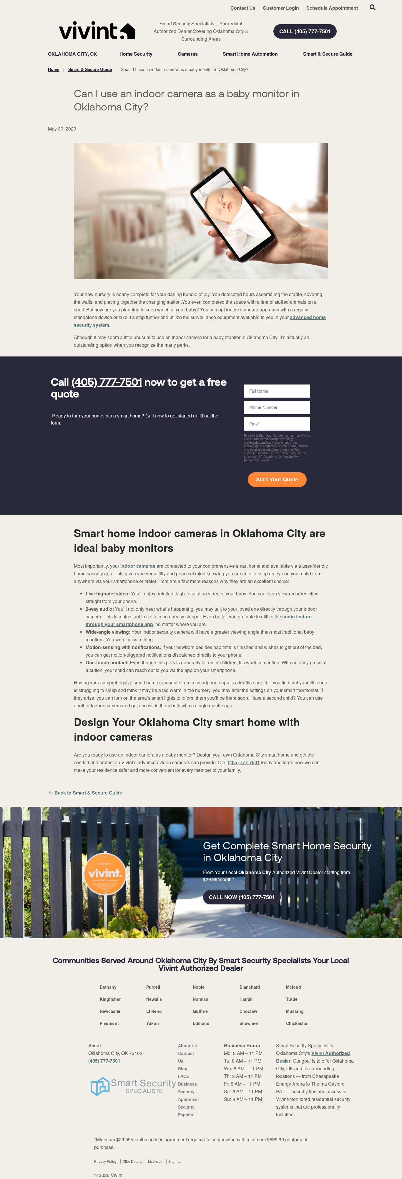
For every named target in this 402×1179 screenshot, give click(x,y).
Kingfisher (110, 999)
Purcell (153, 987)
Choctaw (248, 1011)
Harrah (246, 999)
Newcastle (110, 1011)
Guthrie (200, 1011)
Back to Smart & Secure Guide (88, 792)
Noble (199, 987)
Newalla (154, 999)
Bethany (108, 987)
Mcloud (293, 987)
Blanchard (250, 987)
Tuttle (292, 999)
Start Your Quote (277, 479)
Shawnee (249, 1023)
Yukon (152, 1023)
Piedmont (109, 1023)
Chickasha (296, 1023)
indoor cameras (137, 565)
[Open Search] (373, 7)
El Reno (154, 1011)
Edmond (201, 1023)
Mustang (295, 1011)
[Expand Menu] (155, 54)
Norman (200, 999)
